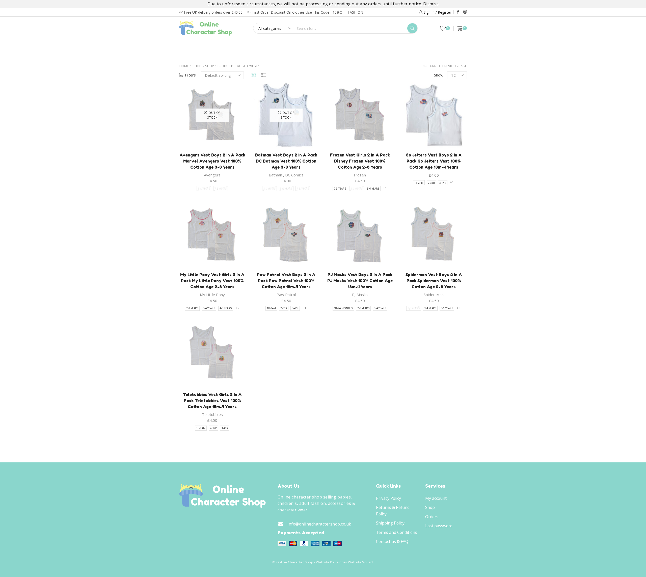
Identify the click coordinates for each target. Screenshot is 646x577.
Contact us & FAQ (392, 541)
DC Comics (294, 174)
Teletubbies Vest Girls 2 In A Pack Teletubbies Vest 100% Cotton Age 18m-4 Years (212, 400)
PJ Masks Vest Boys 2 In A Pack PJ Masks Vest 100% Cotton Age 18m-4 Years (360, 280)
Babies (234, 45)
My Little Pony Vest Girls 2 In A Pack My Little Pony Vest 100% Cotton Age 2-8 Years (212, 280)
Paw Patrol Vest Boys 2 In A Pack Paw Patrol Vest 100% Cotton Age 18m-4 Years (286, 280)
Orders (431, 516)
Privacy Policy (388, 498)
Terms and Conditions (396, 532)
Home (184, 66)
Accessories (356, 45)
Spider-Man (434, 294)
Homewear (321, 45)
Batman (275, 174)
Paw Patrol (286, 294)
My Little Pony (212, 294)
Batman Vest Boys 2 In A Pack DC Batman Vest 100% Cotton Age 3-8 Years (286, 161)
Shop (197, 66)
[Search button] (412, 28)
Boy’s (191, 45)
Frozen (360, 174)
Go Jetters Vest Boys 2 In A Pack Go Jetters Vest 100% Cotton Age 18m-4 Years (434, 161)
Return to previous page (445, 66)
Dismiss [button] (431, 4)
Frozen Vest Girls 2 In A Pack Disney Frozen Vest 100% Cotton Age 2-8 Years (360, 161)
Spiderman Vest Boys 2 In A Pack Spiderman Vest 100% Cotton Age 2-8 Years (434, 280)
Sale (455, 45)
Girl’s (212, 45)
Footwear (289, 45)
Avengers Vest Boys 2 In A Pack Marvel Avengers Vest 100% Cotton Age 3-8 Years (212, 161)
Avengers (212, 174)
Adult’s (259, 45)
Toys (384, 45)
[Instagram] (465, 12)
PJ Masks (360, 294)
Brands (321, 56)
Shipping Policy (390, 523)
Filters (190, 74)
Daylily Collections (421, 45)
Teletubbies (212, 414)
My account (436, 498)
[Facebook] (458, 12)
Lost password (438, 526)
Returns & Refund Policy (393, 511)
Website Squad (360, 562)
